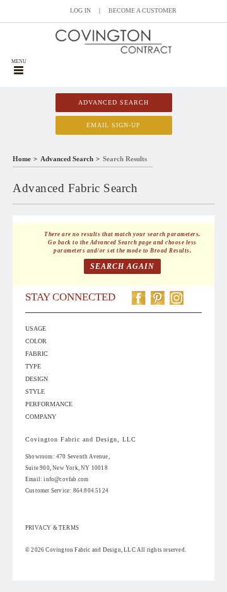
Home (22, 158)
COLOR (36, 341)
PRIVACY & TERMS (52, 528)
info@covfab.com (66, 479)
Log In (80, 10)
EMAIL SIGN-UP (113, 125)
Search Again (122, 266)
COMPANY (40, 416)
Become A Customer (142, 10)
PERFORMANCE (49, 404)
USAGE (35, 328)
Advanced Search (66, 158)
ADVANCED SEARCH (113, 102)
